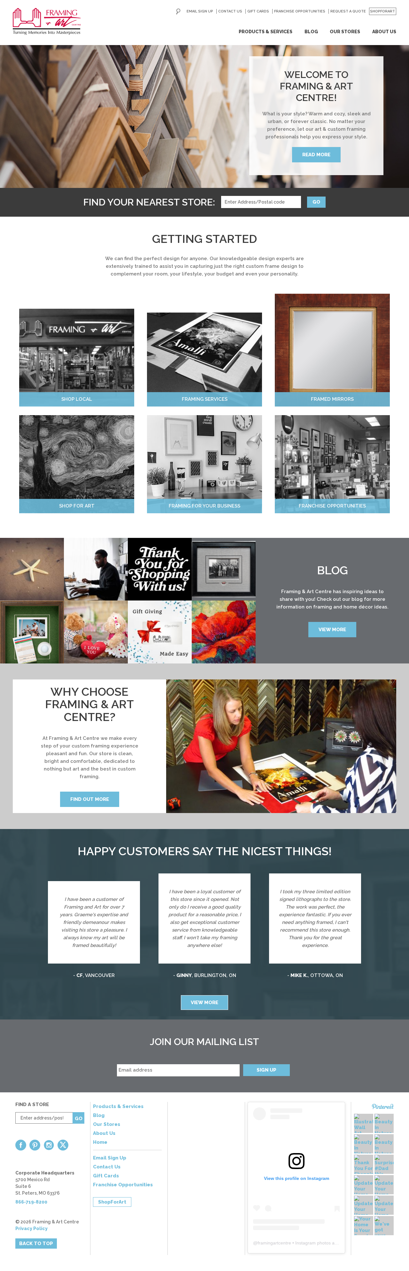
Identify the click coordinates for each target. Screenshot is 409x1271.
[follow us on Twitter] (63, 1145)
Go (316, 202)
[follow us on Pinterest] (34, 1145)
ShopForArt (382, 11)
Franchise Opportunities (299, 11)
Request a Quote (348, 11)
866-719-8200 (31, 1202)
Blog (311, 31)
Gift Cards (258, 11)
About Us (384, 31)
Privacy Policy (31, 1228)
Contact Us (230, 11)
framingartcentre (274, 1242)
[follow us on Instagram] (48, 1145)
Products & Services (265, 31)
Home (100, 1142)
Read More (316, 155)
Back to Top (36, 1243)
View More (332, 629)
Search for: (178, 11)
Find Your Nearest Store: (149, 202)
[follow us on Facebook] (20, 1145)
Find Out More (89, 799)
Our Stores (345, 31)
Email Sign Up (200, 11)
